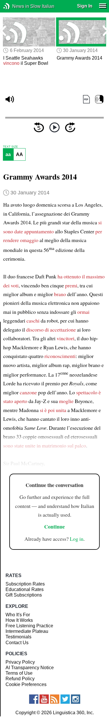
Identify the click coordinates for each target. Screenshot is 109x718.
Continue (54, 526)
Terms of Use (19, 673)
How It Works (19, 620)
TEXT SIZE (10, 146)
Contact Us (17, 642)
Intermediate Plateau (27, 631)
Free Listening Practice (29, 625)
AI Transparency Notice (30, 667)
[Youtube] (44, 699)
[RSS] (54, 699)
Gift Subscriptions (24, 594)
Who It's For (18, 614)
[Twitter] (65, 699)
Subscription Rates (25, 583)
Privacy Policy (20, 662)
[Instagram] (75, 699)
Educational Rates (25, 589)
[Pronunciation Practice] (99, 99)
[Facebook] (33, 699)
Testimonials (18, 636)
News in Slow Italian (15, 6)
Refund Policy (20, 678)
